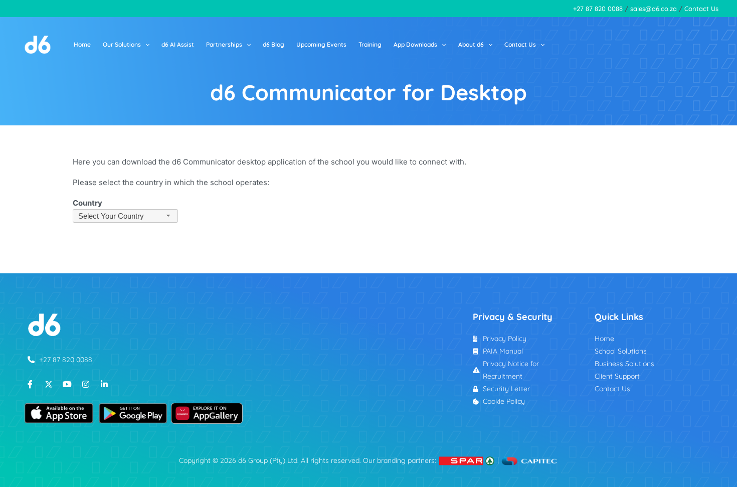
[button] (145, 44)
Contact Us (701, 9)
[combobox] (125, 216)
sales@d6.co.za (653, 9)
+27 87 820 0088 (598, 9)
